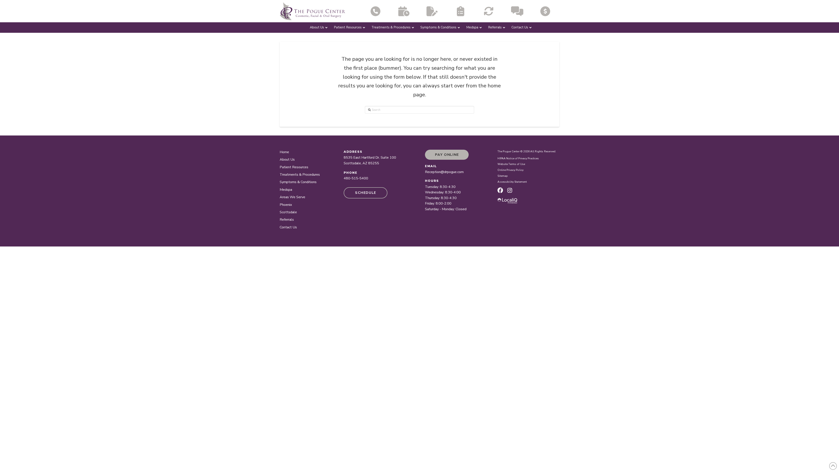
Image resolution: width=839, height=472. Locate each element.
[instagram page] (509, 190)
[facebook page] (500, 190)
